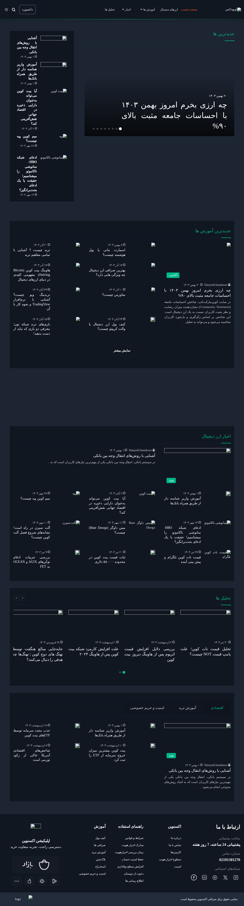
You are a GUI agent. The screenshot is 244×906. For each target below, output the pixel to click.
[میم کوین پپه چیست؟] (54, 143)
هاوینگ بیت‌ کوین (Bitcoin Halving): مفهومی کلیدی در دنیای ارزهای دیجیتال (31, 274)
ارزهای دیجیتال (169, 9)
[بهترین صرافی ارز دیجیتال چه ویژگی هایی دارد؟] (153, 265)
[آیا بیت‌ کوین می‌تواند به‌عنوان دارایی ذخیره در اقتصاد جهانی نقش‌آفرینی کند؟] (54, 98)
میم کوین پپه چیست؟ (35, 498)
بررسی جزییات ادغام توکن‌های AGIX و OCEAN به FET (31, 561)
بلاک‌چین (101, 859)
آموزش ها (149, 9)
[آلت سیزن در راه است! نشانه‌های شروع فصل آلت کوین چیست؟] (71, 526)
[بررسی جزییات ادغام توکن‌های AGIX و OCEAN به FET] (77, 552)
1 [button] (120, 128)
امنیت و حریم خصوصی (147, 708)
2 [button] (116, 129)
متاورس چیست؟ (113, 295)
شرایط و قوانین (134, 838)
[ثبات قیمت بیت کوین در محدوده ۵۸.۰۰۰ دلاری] (152, 552)
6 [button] (101, 129)
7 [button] (97, 129)
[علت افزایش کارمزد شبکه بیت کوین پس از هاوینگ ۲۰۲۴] (93, 624)
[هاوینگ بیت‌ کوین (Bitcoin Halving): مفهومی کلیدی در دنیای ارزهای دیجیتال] (78, 265)
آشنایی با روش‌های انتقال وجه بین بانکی (123, 456)
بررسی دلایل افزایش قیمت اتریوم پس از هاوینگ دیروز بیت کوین (149, 654)
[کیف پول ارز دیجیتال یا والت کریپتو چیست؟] (152, 319)
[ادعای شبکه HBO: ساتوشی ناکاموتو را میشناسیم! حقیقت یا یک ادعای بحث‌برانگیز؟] (54, 164)
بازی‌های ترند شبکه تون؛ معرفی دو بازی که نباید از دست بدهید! (31, 328)
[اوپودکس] (233, 9)
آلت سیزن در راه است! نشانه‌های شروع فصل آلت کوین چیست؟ (31, 532)
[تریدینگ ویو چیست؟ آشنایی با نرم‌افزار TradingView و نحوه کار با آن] (78, 289)
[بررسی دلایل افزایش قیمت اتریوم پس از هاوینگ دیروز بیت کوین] (149, 624)
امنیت (177, 866)
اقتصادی (217, 708)
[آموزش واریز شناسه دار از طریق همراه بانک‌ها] (54, 71)
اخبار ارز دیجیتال (216, 436)
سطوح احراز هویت (170, 859)
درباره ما (176, 838)
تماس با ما (175, 845)
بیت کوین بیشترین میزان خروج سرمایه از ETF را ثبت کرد (107, 755)
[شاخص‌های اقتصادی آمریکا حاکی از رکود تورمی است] (77, 745)
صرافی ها (100, 845)
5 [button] (105, 129)
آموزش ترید (187, 708)
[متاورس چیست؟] (153, 289)
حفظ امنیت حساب (132, 859)
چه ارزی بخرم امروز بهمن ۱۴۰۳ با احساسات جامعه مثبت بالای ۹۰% (174, 115)
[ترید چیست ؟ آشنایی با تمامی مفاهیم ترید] (78, 245)
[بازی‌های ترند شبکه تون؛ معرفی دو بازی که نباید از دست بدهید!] (78, 319)
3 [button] (113, 129)
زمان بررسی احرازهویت (129, 852)
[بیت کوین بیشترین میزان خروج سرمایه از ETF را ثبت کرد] (152, 745)
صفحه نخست (189, 9)
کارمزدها (176, 852)
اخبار (128, 9)
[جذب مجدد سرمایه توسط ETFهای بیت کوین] (77, 725)
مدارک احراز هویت (132, 845)
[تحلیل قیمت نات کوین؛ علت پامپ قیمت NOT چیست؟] (205, 624)
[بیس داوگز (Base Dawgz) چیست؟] (142, 529)
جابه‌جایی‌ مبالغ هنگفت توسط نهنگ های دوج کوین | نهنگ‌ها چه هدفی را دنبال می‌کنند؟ (37, 654)
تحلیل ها (110, 9)
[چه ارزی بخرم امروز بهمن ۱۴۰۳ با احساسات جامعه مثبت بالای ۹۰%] (159, 91)
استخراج (100, 866)
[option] (159, 91)
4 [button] (109, 129)
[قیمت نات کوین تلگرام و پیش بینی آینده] (217, 559)
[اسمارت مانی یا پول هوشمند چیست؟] (153, 245)
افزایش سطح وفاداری (130, 866)
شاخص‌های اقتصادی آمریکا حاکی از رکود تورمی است (31, 755)
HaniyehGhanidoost (215, 285)
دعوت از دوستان (133, 873)
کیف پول (100, 838)
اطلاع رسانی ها (134, 880)
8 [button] (94, 129)
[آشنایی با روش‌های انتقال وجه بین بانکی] (54, 45)
